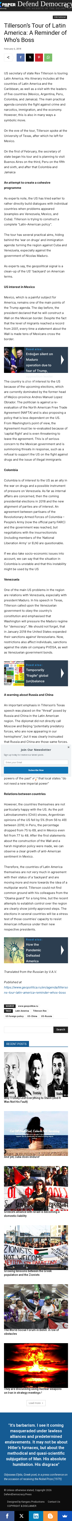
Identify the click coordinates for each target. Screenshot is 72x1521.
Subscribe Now (36, 770)
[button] (36, 749)
